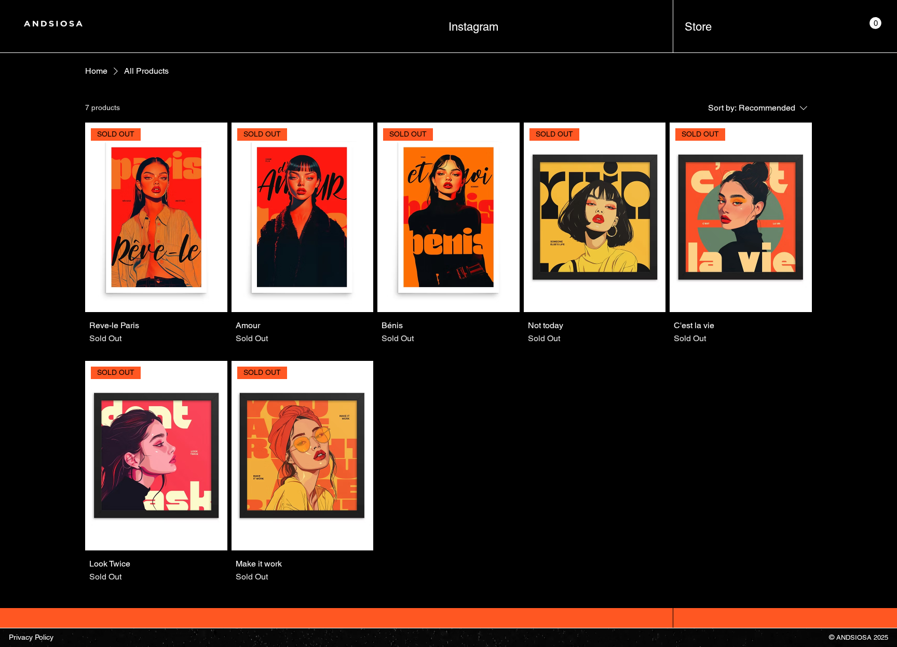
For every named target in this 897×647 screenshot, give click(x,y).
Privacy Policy (31, 637)
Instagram (473, 26)
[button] (875, 23)
